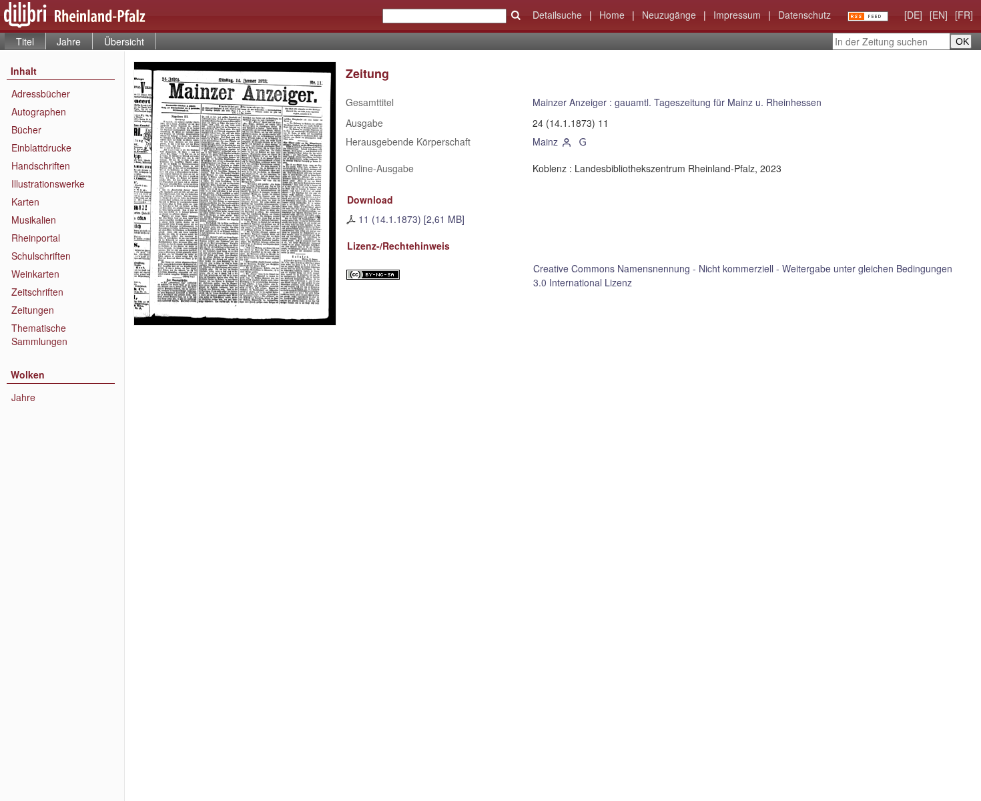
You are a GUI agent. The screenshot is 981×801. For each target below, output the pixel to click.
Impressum (737, 14)
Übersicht (124, 41)
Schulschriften (41, 255)
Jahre (69, 41)
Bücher (26, 129)
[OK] (516, 15)
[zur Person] (567, 141)
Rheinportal (35, 237)
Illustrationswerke (48, 183)
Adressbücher (40, 93)
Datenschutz (804, 14)
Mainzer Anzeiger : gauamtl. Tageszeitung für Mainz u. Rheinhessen (677, 102)
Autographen (38, 111)
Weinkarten (35, 273)
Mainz (545, 141)
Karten (25, 201)
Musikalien (33, 219)
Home (612, 14)
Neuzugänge (669, 14)
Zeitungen (32, 309)
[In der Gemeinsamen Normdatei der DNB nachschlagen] (582, 141)
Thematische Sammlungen (39, 334)
